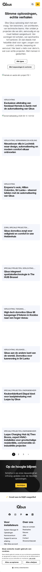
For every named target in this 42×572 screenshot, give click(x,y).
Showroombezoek (29, 541)
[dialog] (21, 558)
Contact (26, 538)
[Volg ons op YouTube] (26, 514)
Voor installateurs (11, 524)
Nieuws (25, 532)
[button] (21, 567)
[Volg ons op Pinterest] (21, 514)
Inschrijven (21, 485)
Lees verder (32, 558)
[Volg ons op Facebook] (9, 514)
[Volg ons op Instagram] (15, 514)
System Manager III (11, 530)
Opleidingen (8, 533)
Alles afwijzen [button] (31, 562)
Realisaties (27, 530)
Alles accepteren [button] (12, 562)
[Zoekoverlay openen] (32, 4)
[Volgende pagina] (28, 454)
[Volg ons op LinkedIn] (32, 514)
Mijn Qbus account (11, 544)
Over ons (28, 522)
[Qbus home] (7, 4)
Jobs (24, 535)
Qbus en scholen (29, 527)
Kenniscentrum (9, 535)
